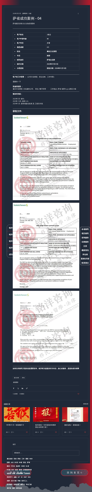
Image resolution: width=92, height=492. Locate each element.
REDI (30, 458)
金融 (15, 477)
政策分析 (16, 484)
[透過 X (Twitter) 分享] (18, 388)
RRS (29, 477)
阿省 (19, 458)
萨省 (23, 378)
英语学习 (10, 477)
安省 (15, 458)
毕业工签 (29, 484)
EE (22, 477)
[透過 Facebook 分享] (13, 388)
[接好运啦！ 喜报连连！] (75, 414)
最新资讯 (85, 250)
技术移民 (10, 484)
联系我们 (85, 263)
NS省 (20, 462)
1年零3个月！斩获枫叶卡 (15, 425)
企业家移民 (19, 473)
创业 (16, 470)
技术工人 (24, 481)
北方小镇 (14, 481)
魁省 (8, 466)
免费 (8, 481)
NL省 (27, 466)
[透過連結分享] (27, 388)
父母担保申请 (27, 470)
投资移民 (27, 473)
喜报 (27, 458)
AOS (12, 462)
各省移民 (85, 229)
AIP (19, 477)
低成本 (18, 466)
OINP (25, 477)
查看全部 (85, 404)
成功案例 (15, 382)
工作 (23, 458)
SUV (12, 470)
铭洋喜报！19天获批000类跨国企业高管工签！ (45, 426)
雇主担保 (16, 378)
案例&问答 (85, 259)
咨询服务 (85, 237)
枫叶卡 (22, 484)
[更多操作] (78, 13)
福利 (13, 488)
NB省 (23, 466)
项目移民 (85, 233)
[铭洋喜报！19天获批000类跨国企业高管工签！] (46, 414)
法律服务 (85, 242)
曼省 (20, 470)
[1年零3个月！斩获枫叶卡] (17, 414)
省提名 (9, 473)
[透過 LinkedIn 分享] (22, 388)
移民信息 (19, 488)
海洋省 (9, 488)
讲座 (13, 473)
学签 (19, 481)
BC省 (16, 462)
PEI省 (8, 470)
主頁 (85, 246)
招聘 (8, 462)
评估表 (85, 254)
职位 (24, 462)
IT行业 (13, 466)
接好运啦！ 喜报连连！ (72, 425)
